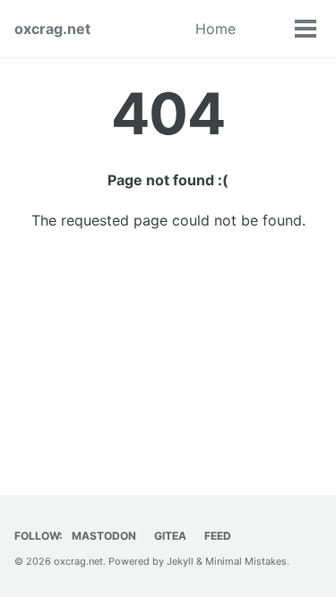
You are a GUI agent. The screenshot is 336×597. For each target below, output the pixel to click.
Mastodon (104, 535)
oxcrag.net (52, 29)
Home (215, 29)
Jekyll (180, 561)
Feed (217, 535)
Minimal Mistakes (246, 561)
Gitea (170, 535)
